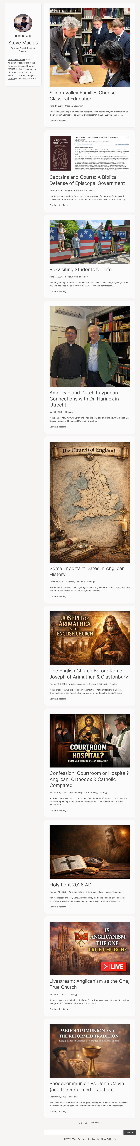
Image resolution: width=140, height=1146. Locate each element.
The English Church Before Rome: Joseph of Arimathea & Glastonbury (89, 673)
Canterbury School (19, 72)
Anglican (69, 190)
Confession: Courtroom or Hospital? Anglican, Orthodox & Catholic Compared (89, 779)
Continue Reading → (59, 120)
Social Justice (71, 277)
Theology (83, 277)
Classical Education (74, 106)
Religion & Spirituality (84, 190)
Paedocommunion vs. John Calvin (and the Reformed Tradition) (87, 1086)
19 (86, 1122)
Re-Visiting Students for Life (81, 269)
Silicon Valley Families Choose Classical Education (83, 95)
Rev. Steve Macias (16, 59)
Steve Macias (23, 42)
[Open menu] (36, 10)
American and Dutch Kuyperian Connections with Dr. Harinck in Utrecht (84, 399)
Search (129, 1132)
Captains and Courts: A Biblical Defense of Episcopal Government (87, 180)
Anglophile (80, 581)
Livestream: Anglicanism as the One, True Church (89, 984)
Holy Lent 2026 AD (71, 885)
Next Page (95, 1122)
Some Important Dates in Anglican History (87, 571)
